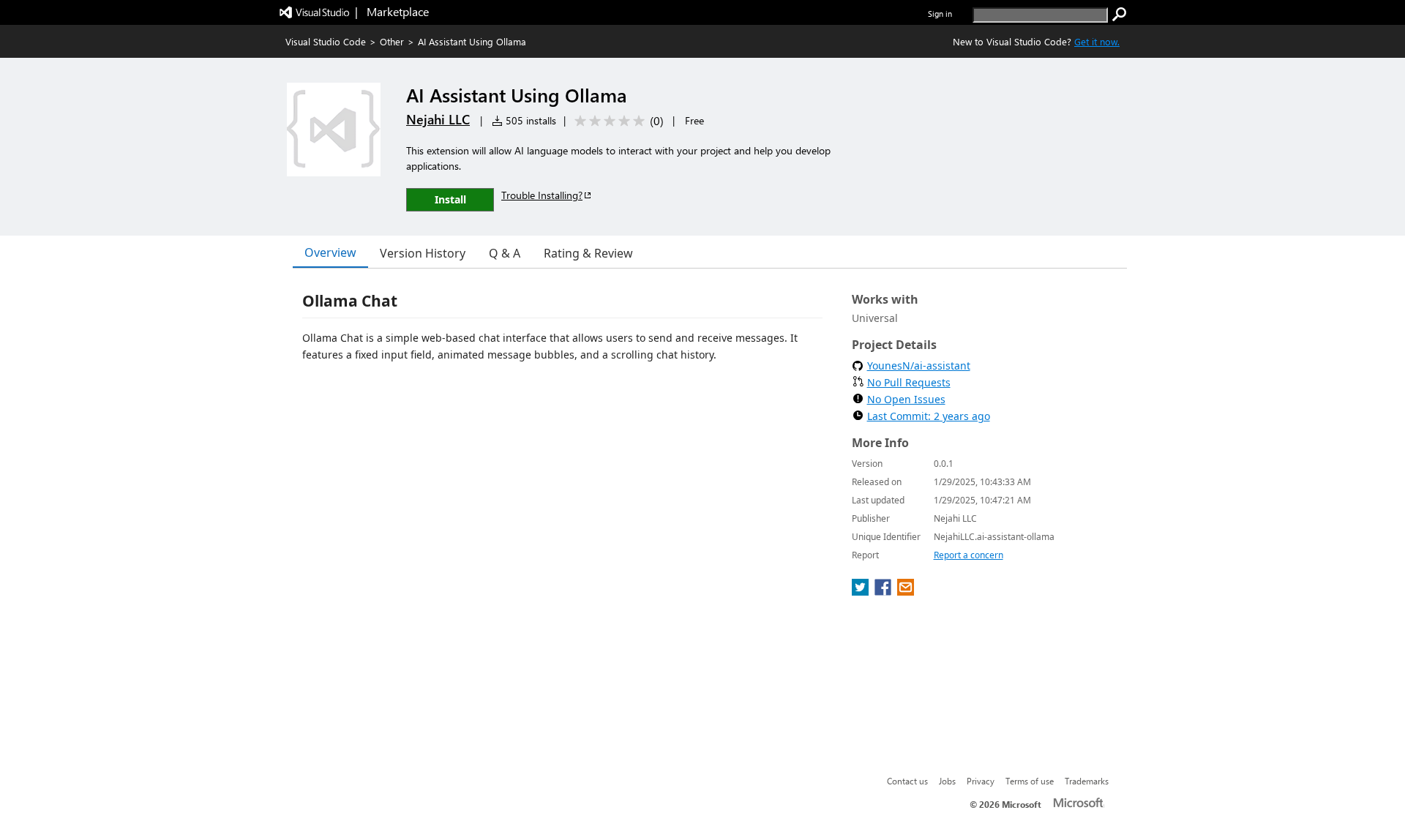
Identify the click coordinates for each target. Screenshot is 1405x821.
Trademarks (1087, 781)
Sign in (940, 13)
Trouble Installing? (541, 195)
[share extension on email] (905, 591)
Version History (422, 253)
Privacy (980, 781)
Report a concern (968, 555)
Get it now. (1097, 41)
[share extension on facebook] (884, 591)
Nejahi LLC (438, 119)
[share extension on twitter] (861, 591)
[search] (1119, 14)
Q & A (504, 253)
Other (392, 41)
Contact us (907, 781)
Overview (330, 252)
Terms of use (1029, 781)
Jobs (947, 781)
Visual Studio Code (325, 41)
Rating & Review (588, 253)
